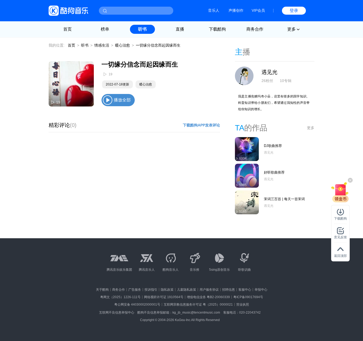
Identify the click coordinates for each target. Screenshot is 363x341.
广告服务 (134, 289)
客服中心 (244, 289)
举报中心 (261, 289)
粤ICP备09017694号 (248, 297)
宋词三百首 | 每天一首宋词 (284, 199)
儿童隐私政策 (186, 289)
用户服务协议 (209, 289)
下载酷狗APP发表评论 (201, 125)
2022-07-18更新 (117, 84)
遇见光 (269, 72)
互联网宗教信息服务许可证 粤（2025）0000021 (198, 304)
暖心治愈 (122, 45)
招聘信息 (228, 289)
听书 (142, 29)
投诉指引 (151, 289)
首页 (67, 29)
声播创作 (236, 10)
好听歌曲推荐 (274, 172)
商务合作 (254, 29)
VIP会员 (258, 10)
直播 (180, 29)
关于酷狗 (102, 289)
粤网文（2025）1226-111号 (120, 297)
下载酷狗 (217, 29)
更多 (310, 128)
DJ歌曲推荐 (273, 146)
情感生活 (101, 45)
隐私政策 (167, 289)
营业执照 (242, 304)
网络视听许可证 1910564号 (163, 297)
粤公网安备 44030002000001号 (137, 304)
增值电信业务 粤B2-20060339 (208, 297)
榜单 (105, 29)
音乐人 (213, 10)
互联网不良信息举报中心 (116, 312)
